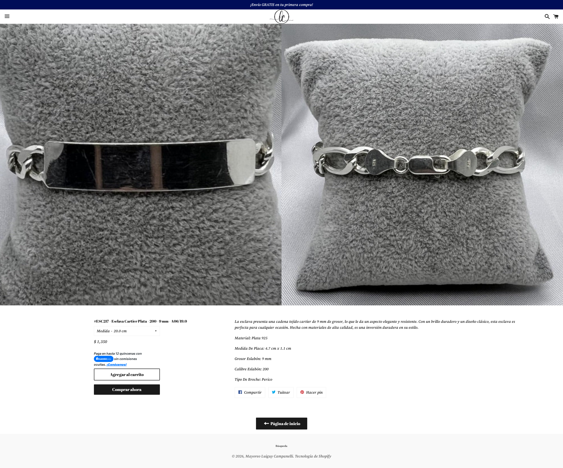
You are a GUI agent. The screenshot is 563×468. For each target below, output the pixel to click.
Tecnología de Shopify (313, 456)
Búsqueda (281, 446)
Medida (103, 331)
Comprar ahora (126, 389)
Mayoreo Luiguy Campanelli (269, 456)
